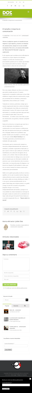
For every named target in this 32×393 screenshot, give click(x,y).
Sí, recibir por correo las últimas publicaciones (16, 288)
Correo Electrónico (9, 343)
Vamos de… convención (15, 310)
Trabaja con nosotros (22, 375)
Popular (7, 306)
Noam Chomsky (18, 136)
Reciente (16, 306)
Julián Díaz (6, 35)
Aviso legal (13, 375)
